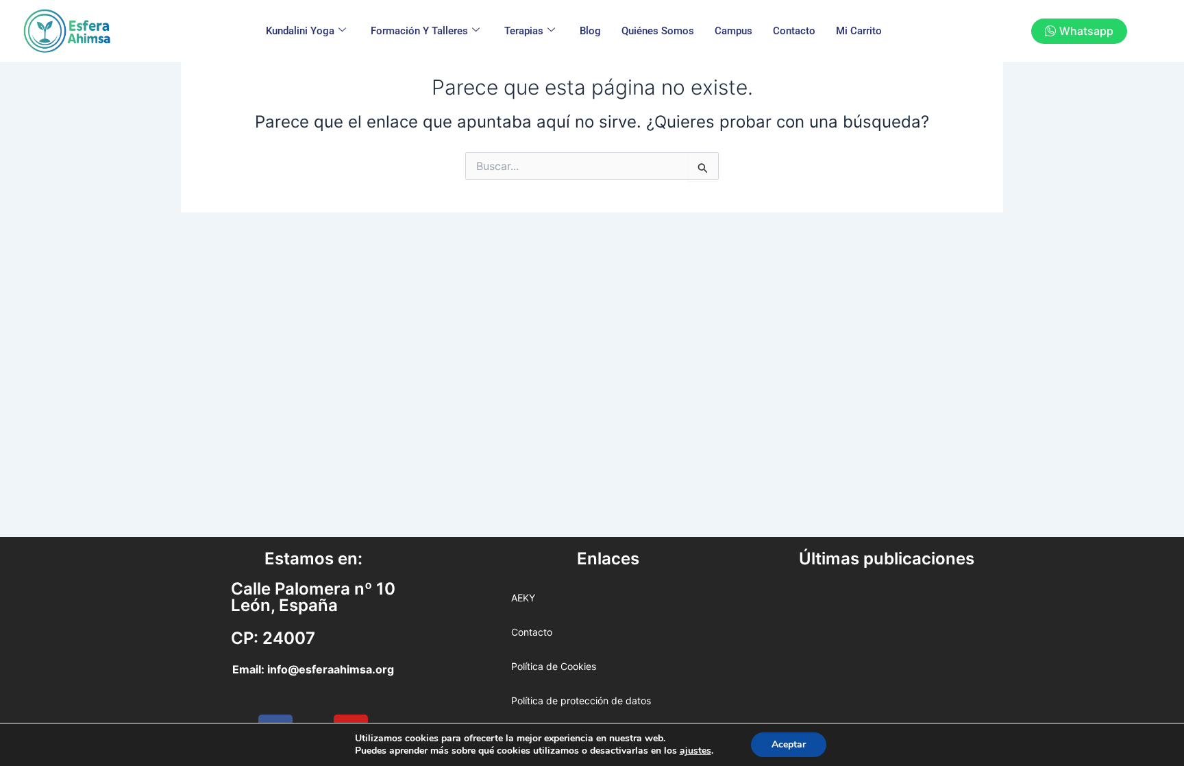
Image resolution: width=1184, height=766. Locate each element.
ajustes (695, 751)
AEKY (523, 597)
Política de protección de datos (581, 700)
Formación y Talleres (419, 31)
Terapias (523, 31)
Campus (733, 31)
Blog (590, 31)
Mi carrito (859, 31)
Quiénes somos (657, 31)
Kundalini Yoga (300, 31)
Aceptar (789, 744)
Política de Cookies (553, 666)
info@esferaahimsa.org (330, 669)
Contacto (794, 31)
